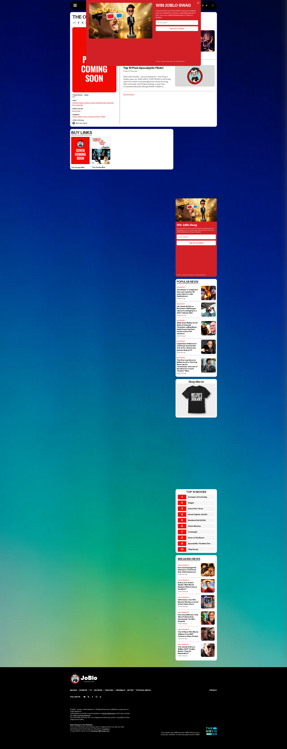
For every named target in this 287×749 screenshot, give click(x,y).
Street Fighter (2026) (197, 514)
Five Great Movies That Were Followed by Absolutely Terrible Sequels (188, 618)
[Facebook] (92, 697)
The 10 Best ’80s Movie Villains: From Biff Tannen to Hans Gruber (188, 634)
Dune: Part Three (195, 508)
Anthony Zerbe (90, 103)
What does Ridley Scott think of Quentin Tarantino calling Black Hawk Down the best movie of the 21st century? (187, 328)
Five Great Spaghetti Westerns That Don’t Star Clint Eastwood (187, 570)
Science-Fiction (94, 116)
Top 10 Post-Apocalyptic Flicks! (143, 68)
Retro (130, 690)
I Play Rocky (193, 549)
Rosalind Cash (101, 103)
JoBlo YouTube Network (81, 715)
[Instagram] (202, 5)
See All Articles (128, 94)
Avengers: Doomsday (197, 497)
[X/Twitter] (88, 697)
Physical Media (143, 690)
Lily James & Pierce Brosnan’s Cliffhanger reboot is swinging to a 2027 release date (187, 309)
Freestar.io (106, 729)
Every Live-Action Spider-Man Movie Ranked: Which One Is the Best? (187, 586)
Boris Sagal (76, 111)
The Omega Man (78, 167)
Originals (120, 690)
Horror (85, 116)
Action (74, 116)
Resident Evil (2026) (197, 520)
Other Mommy (194, 526)
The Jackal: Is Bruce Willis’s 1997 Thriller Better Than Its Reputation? (186, 650)
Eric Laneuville (77, 105)
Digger (191, 503)
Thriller (102, 116)
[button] (75, 5)
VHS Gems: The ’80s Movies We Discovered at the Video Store (188, 602)
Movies (73, 690)
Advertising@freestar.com (99, 731)
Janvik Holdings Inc (109, 713)
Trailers (109, 690)
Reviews (98, 690)
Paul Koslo (110, 103)
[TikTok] (206, 5)
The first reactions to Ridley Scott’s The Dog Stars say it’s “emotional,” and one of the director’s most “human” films (187, 365)
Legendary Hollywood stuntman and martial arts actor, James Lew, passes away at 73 (186, 347)
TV (90, 690)
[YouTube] (84, 697)
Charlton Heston (78, 103)
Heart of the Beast (196, 538)
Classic (80, 116)
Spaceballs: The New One (199, 543)
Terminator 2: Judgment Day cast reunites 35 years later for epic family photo (187, 293)
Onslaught (192, 532)
